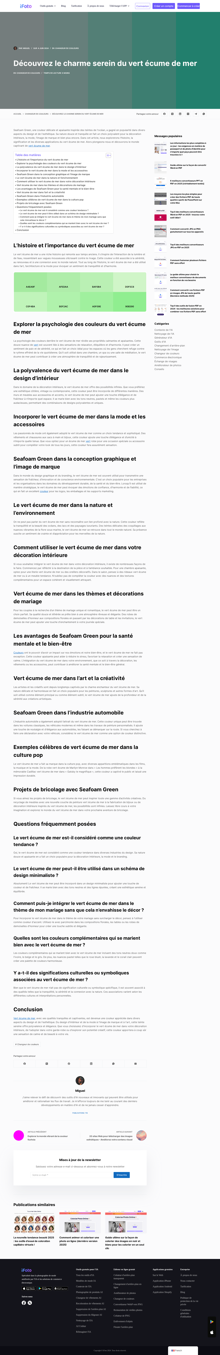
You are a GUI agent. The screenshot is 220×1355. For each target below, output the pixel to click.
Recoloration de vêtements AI (90, 1303)
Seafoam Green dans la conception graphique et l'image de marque (53, 174)
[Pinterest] (69, 1064)
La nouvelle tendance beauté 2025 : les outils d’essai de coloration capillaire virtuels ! (33, 1241)
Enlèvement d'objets (123, 1321)
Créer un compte (163, 5)
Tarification (76, 6)
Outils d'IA (160, 341)
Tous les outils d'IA (85, 1275)
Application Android (162, 1286)
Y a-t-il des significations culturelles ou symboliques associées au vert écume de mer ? (62, 226)
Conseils (159, 369)
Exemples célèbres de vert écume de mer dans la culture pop (50, 199)
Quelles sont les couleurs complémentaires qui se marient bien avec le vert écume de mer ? (64, 223)
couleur (44, 491)
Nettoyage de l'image (166, 349)
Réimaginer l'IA (83, 1332)
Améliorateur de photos (167, 365)
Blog (63, 6)
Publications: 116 (80, 1113)
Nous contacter (187, 1281)
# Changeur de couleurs (27, 1044)
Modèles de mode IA (86, 1281)
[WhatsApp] (204, 114)
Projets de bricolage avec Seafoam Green (39, 203)
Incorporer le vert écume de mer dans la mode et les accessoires (52, 170)
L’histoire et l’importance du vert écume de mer (42, 159)
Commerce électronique (168, 357)
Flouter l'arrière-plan (123, 1327)
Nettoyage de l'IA (164, 333)
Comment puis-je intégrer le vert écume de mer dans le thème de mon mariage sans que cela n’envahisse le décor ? (63, 218)
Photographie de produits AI (89, 1292)
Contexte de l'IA (163, 329)
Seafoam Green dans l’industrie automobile (40, 196)
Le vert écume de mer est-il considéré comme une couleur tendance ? (54, 210)
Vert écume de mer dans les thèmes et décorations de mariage (51, 185)
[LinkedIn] (180, 114)
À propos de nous (95, 6)
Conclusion (23, 230)
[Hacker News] (188, 114)
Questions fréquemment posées (34, 207)
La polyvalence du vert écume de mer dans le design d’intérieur (51, 167)
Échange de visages (165, 361)
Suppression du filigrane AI (89, 1315)
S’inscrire (122, 1175)
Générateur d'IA (163, 337)
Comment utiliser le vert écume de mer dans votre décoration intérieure (56, 181)
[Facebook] (164, 114)
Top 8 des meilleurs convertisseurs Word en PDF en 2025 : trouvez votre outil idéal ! (187, 214)
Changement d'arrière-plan (169, 345)
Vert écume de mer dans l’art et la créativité (41, 192)
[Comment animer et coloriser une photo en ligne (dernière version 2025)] (80, 1221)
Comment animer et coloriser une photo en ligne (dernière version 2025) (79, 1241)
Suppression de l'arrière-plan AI (91, 1309)
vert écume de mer (39, 145)
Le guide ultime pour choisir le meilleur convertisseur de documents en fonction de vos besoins (188, 277)
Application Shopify (162, 1292)
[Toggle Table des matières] (107, 155)
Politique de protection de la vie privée (189, 1301)
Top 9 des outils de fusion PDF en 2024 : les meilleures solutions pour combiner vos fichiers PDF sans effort (188, 309)
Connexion (142, 6)
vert (36, 344)
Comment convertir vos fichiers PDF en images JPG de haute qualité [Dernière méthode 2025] (187, 293)
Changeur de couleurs (67, 48)
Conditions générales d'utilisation (185, 1313)
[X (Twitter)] (172, 114)
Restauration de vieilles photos (128, 1310)
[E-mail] (136, 1064)
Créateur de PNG (122, 1315)
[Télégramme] (196, 114)
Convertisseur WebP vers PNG (128, 1304)
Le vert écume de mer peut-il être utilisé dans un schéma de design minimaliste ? (59, 213)
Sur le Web (158, 1275)
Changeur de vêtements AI (88, 1298)
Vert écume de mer (24, 1018)
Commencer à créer (188, 5)
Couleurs (18, 652)
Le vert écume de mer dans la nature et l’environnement (47, 177)
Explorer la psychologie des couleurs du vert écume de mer (49, 163)
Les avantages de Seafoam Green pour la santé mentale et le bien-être (55, 188)
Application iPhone (162, 1281)
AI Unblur (81, 1326)
